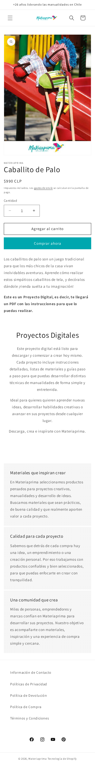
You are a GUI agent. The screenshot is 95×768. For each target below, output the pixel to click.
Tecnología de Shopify (62, 758)
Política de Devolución (28, 695)
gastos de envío (43, 188)
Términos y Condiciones (29, 718)
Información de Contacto (30, 672)
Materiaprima (37, 758)
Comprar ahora (47, 243)
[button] (10, 18)
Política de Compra (26, 707)
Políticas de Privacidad (28, 684)
